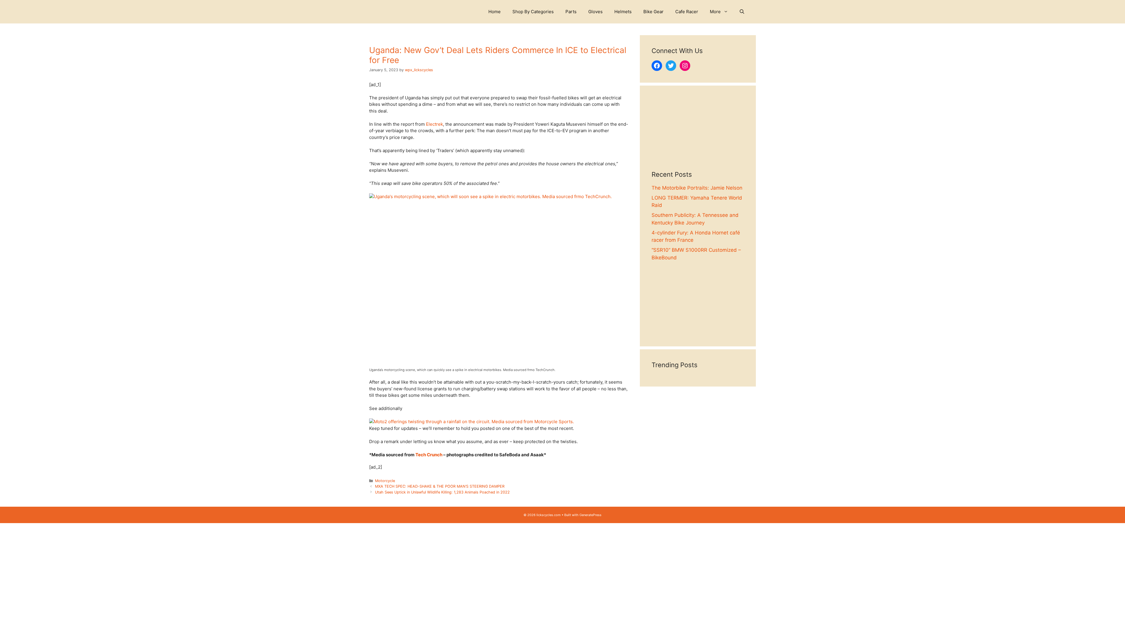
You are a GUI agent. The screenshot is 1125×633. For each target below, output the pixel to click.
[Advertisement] (698, 134)
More (715, 11)
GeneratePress (590, 515)
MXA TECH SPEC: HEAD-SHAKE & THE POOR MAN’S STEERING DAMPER (439, 486)
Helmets (623, 11)
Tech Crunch (428, 454)
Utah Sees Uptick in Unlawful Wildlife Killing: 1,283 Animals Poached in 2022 (442, 492)
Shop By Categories (533, 11)
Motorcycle (385, 481)
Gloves (595, 11)
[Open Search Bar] (742, 12)
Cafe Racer (686, 11)
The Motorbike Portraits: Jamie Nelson (697, 188)
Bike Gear (653, 11)
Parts (571, 11)
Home (494, 11)
